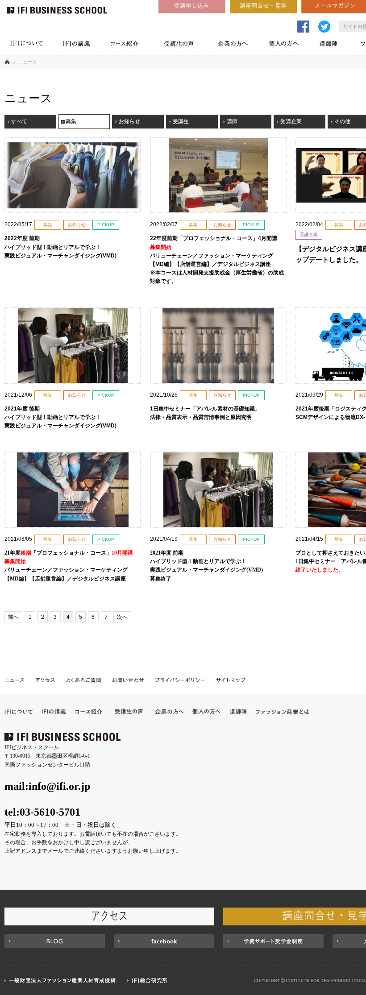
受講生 (181, 121)
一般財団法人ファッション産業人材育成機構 (61, 980)
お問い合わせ (128, 679)
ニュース (14, 679)
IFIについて (26, 44)
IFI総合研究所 (149, 980)
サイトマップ (230, 679)
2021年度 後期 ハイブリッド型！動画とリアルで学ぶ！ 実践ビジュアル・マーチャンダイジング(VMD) (63, 417)
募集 (71, 121)
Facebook (164, 941)
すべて (19, 121)
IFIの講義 (76, 44)
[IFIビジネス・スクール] (57, 7)
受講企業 (291, 121)
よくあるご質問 (83, 679)
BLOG (54, 941)
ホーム (7, 61)
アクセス (45, 679)
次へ (122, 617)
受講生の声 (178, 44)
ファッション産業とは (282, 711)
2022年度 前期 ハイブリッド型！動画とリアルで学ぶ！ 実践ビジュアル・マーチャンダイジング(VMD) (63, 246)
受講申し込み (191, 6)
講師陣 (328, 44)
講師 (232, 121)
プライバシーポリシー (180, 679)
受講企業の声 (129, 711)
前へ (13, 617)
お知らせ (129, 121)
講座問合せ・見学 (263, 6)
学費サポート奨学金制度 (273, 941)
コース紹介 (125, 44)
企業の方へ (233, 44)
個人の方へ (283, 44)
